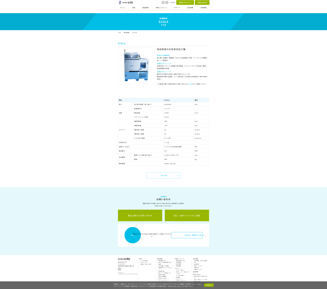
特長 (133, 8)
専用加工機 (161, 271)
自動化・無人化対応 (146, 264)
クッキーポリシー (177, 286)
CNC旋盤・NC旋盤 (163, 266)
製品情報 (145, 8)
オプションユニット (163, 280)
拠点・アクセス (198, 266)
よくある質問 (180, 275)
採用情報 (204, 8)
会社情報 (190, 8)
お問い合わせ (202, 2)
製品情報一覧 (162, 260)
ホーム (122, 8)
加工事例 (178, 264)
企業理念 (196, 264)
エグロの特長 (144, 260)
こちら (190, 84)
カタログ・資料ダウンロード (193, 235)
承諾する (209, 285)
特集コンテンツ (161, 8)
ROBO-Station (162, 278)
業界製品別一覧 (180, 260)
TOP (119, 32)
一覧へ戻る (163, 175)
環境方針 (196, 267)
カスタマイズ (144, 262)
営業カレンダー (198, 269)
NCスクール (179, 279)
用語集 (178, 277)
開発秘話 (178, 266)
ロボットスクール (181, 280)
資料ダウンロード (185, 2)
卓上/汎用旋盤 (162, 276)
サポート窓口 (180, 270)
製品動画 (178, 262)
